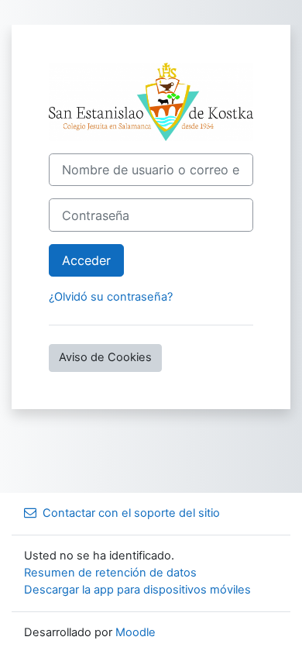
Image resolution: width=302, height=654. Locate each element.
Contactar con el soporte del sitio (131, 513)
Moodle (135, 632)
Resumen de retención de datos (110, 573)
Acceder (86, 260)
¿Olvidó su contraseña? (111, 297)
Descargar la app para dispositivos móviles (137, 590)
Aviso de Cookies (105, 357)
